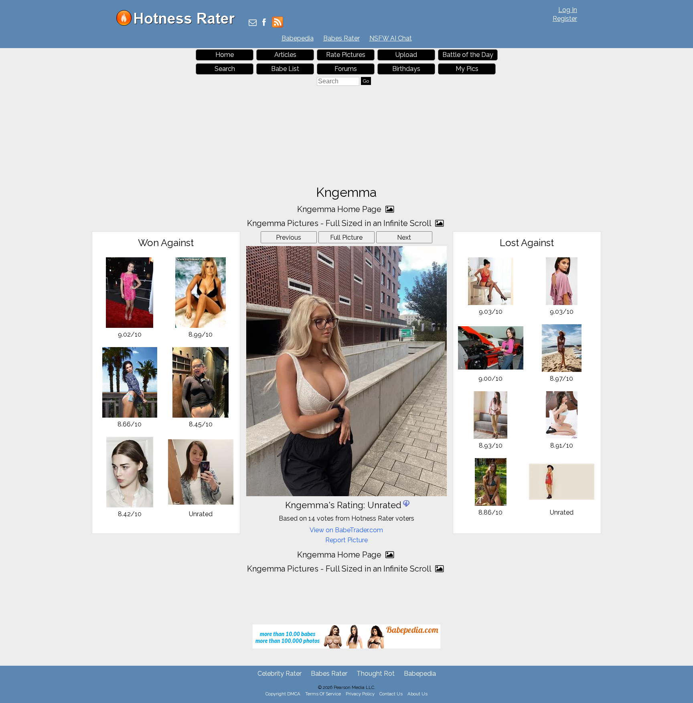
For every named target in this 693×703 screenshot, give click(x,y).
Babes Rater (341, 38)
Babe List (285, 69)
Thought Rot (376, 673)
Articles (285, 55)
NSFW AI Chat (390, 38)
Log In (567, 10)
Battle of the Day (467, 55)
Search (225, 69)
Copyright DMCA (282, 694)
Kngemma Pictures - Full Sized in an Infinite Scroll (340, 223)
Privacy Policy (360, 694)
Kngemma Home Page (340, 209)
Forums (345, 69)
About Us (417, 694)
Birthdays (406, 69)
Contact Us (391, 694)
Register (565, 18)
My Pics (467, 69)
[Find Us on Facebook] (264, 23)
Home (224, 55)
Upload (406, 55)
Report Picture (346, 540)
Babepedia (298, 38)
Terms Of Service (323, 694)
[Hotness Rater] (178, 24)
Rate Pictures (345, 55)
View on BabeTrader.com (346, 530)
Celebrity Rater (279, 673)
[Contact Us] (253, 23)
